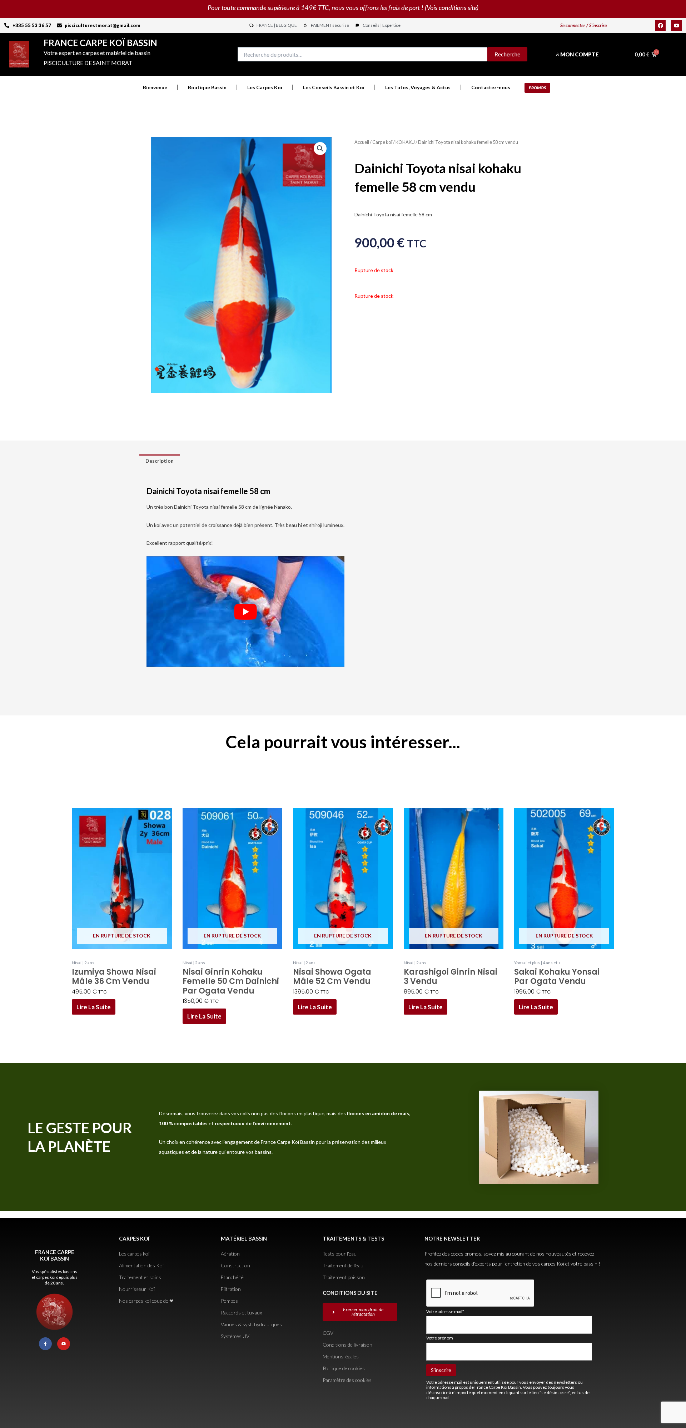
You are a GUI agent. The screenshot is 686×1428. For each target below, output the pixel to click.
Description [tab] (159, 461)
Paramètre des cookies (347, 1380)
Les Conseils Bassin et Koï (333, 87)
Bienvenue (155, 87)
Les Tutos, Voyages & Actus (418, 87)
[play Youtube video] (245, 611)
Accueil (361, 142)
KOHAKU (405, 142)
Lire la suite (93, 1007)
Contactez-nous (490, 87)
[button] (320, 148)
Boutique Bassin (207, 87)
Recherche (507, 54)
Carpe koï (382, 142)
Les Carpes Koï (264, 87)
